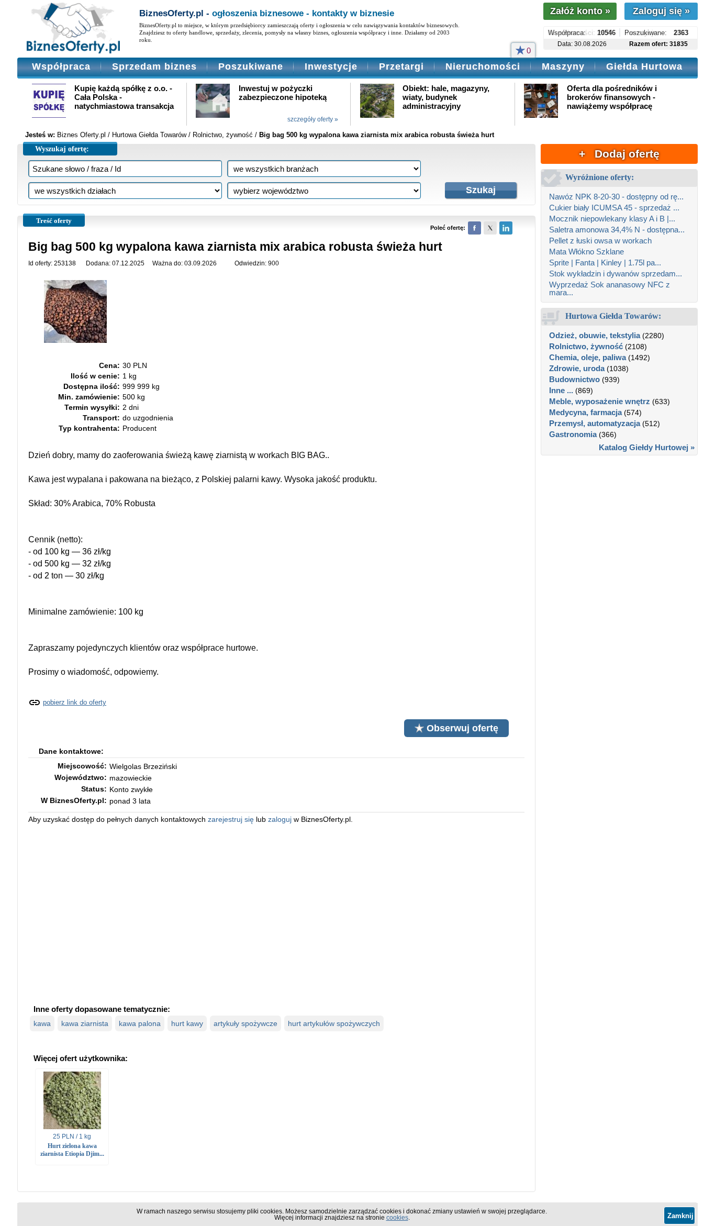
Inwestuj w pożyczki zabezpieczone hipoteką (283, 93)
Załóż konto (580, 11)
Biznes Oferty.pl (81, 135)
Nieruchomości (482, 66)
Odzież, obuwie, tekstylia (594, 335)
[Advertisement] (276, 913)
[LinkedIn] (505, 228)
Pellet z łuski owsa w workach (600, 240)
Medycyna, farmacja (585, 412)
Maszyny (563, 66)
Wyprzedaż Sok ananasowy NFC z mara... (609, 288)
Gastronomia (573, 434)
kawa (42, 1023)
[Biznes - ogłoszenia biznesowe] (73, 29)
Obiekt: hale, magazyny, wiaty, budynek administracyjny (446, 97)
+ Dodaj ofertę (619, 154)
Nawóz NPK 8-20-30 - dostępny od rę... (616, 196)
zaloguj (280, 819)
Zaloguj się (661, 11)
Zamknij (680, 1216)
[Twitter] (490, 228)
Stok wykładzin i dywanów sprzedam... (615, 273)
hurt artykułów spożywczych (334, 1023)
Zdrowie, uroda (577, 368)
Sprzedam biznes (154, 66)
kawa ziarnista (84, 1023)
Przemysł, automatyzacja (594, 423)
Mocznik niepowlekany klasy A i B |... (612, 218)
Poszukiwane (250, 66)
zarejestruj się (231, 819)
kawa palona (140, 1023)
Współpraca (61, 66)
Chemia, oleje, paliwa (587, 357)
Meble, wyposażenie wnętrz (599, 401)
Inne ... (561, 390)
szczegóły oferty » (312, 119)
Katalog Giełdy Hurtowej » (647, 447)
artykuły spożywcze (245, 1023)
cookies (397, 1217)
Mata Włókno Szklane (586, 251)
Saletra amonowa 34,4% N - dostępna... (617, 229)
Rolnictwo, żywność (586, 346)
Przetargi (401, 66)
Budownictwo (574, 379)
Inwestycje (331, 66)
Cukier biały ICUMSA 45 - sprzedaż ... (614, 207)
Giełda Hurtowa (644, 66)
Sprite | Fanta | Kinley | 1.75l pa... (605, 262)
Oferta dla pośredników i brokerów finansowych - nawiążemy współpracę (612, 97)
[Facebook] (474, 228)
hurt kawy (187, 1023)
